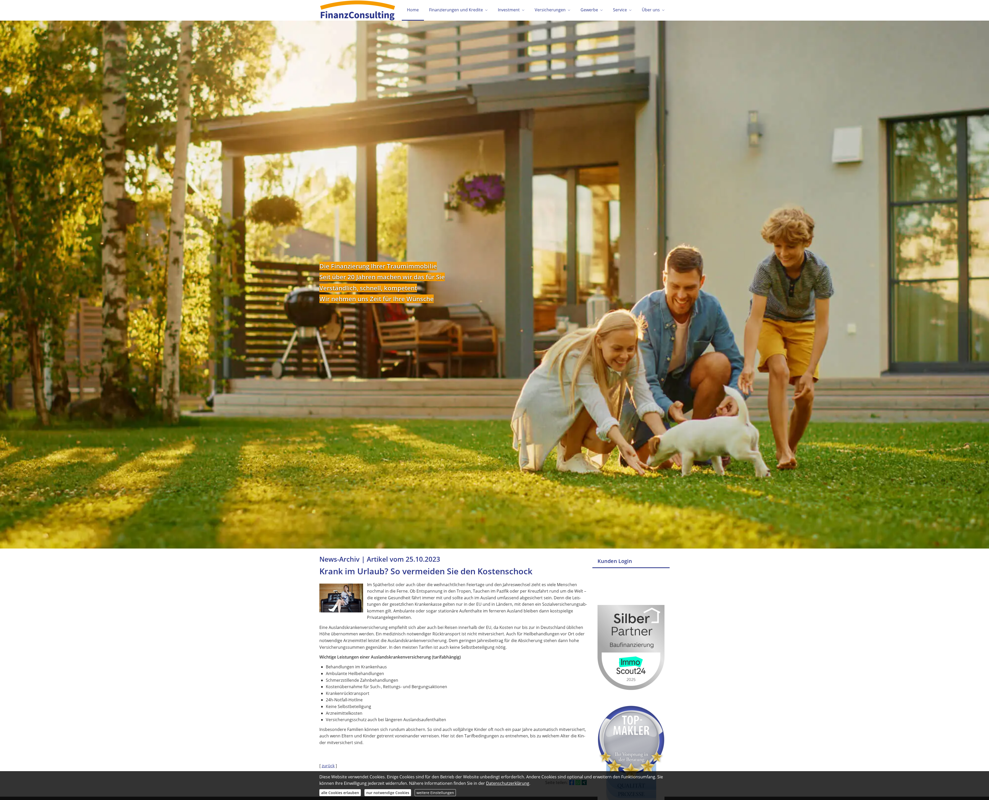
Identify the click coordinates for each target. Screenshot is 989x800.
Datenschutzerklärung (507, 783)
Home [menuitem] (413, 10)
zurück (328, 766)
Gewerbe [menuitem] (589, 10)
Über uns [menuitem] (651, 10)
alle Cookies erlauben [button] (340, 792)
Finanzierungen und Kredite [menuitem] (456, 10)
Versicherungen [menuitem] (550, 10)
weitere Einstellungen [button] (435, 792)
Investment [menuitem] (509, 10)
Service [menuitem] (620, 10)
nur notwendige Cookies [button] (387, 792)
